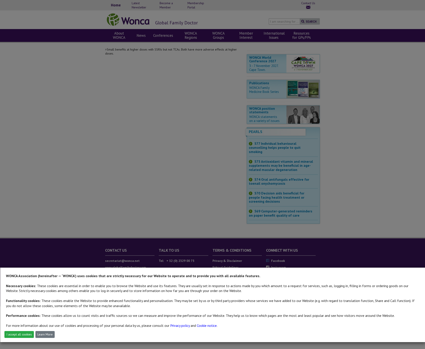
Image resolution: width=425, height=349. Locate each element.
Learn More (45, 334)
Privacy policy (180, 325)
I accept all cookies (19, 334)
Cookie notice (207, 325)
